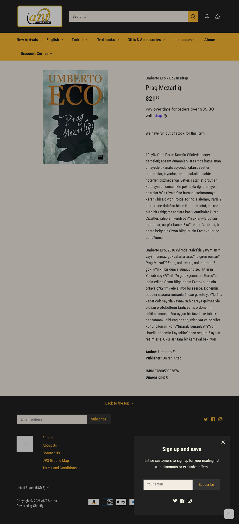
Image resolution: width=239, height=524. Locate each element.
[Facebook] (182, 500)
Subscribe (206, 484)
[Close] (223, 442)
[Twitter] (175, 500)
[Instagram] (190, 500)
